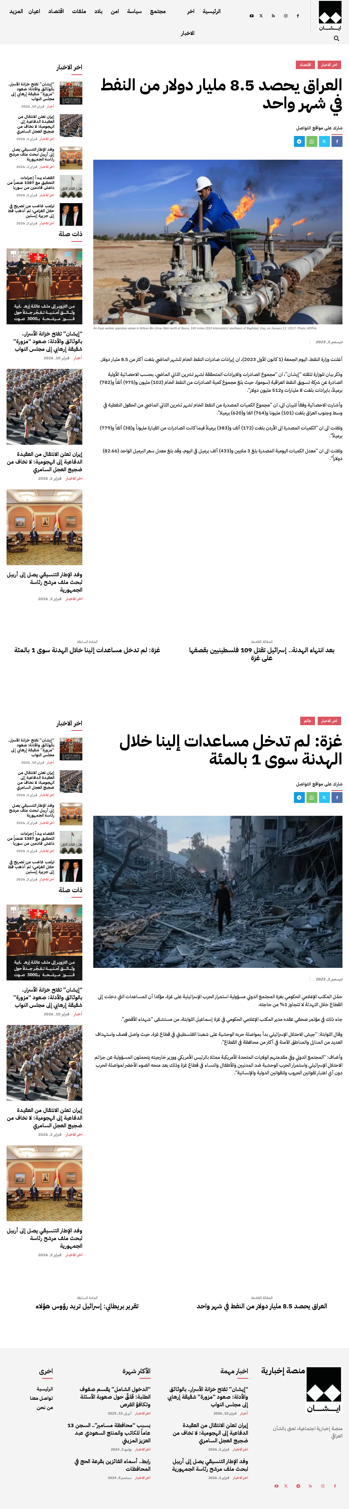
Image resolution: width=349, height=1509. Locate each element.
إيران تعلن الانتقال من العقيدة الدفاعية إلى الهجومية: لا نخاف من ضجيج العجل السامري (35, 124)
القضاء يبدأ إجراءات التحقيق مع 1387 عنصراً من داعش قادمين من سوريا (30, 183)
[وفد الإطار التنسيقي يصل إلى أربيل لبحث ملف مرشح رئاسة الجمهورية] (71, 158)
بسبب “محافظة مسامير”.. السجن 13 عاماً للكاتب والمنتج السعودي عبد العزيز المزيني (109, 1433)
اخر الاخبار (47, 139)
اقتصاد (305, 65)
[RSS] (273, 16)
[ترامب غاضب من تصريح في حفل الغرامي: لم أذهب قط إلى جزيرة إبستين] (71, 214)
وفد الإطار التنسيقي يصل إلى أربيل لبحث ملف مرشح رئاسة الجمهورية (31, 154)
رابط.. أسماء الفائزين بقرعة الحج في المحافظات (112, 1465)
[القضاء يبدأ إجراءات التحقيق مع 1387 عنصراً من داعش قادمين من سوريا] (71, 186)
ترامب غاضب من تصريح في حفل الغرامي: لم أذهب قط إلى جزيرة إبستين (31, 211)
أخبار (50, 106)
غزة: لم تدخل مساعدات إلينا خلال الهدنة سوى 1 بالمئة (87, 650)
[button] (336, 38)
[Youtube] (251, 16)
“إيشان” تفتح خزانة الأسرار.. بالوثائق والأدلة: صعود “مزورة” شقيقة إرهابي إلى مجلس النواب (31, 91)
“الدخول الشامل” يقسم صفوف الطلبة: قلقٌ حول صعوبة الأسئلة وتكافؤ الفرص (115, 1397)
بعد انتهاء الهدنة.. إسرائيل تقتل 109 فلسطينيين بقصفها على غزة (262, 654)
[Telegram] (299, 141)
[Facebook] (298, 16)
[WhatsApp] (311, 141)
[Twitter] (261, 16)
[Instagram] (285, 16)
